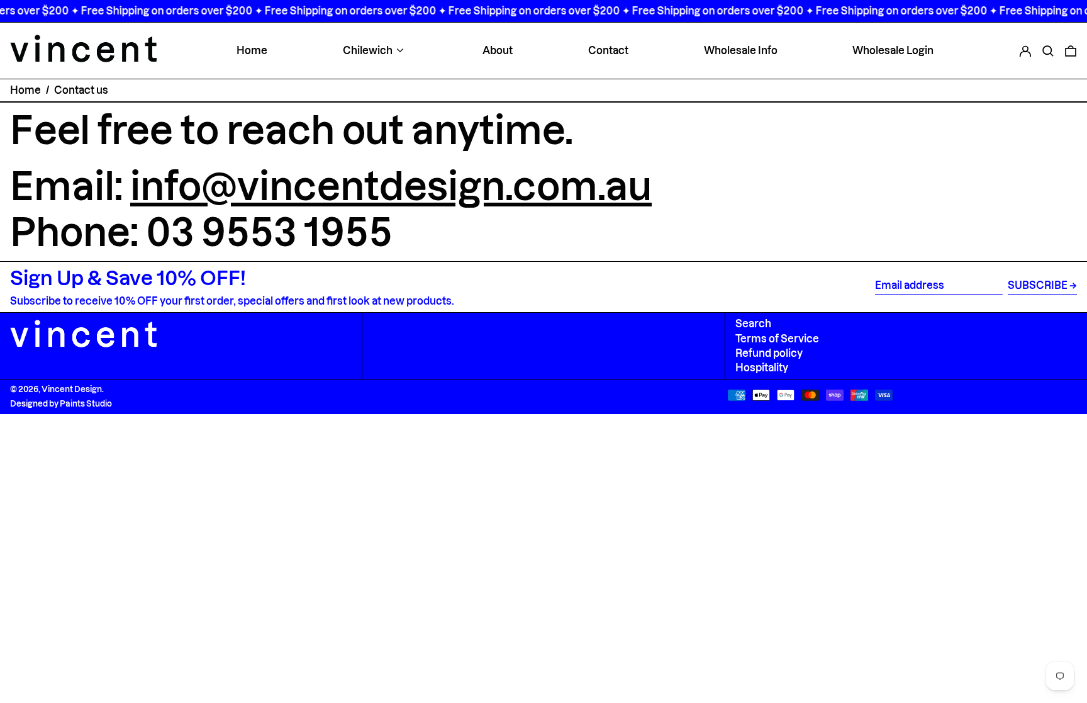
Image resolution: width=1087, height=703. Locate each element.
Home (252, 50)
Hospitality (761, 367)
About (497, 50)
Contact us (81, 90)
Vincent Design (72, 389)
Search (753, 323)
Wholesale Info (741, 50)
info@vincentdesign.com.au (391, 186)
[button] (1048, 50)
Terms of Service (777, 338)
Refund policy (769, 353)
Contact (608, 50)
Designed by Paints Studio (61, 403)
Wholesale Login (893, 50)
